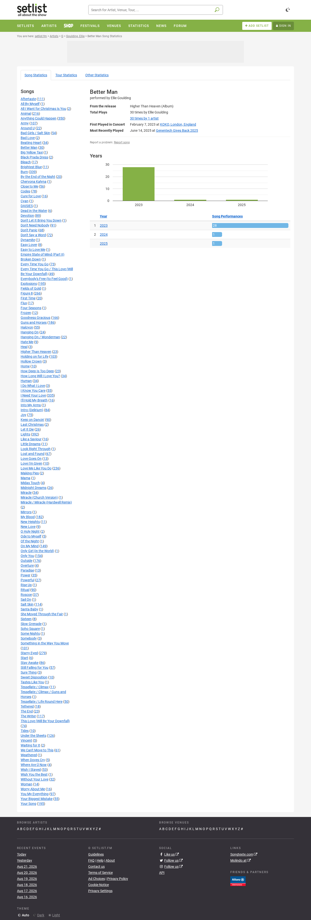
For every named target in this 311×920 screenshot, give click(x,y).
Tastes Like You (32, 682)
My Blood (28, 517)
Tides (25, 731)
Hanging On (30, 332)
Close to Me (29, 186)
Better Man (29, 147)
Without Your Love (34, 779)
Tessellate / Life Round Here (41, 701)
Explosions (29, 284)
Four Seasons (31, 308)
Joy (23, 415)
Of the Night (30, 541)
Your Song (28, 804)
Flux (24, 303)
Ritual (25, 590)
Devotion (27, 215)
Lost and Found (32, 454)
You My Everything (35, 794)
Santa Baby (29, 609)
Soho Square (30, 629)
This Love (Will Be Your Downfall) (45, 721)
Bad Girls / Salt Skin (35, 133)
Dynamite (28, 240)
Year (103, 216)
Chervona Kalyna (33, 181)
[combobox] (155, 10)
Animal (26, 113)
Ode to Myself (31, 536)
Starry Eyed (29, 653)
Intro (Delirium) (32, 410)
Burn (24, 172)
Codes (25, 191)
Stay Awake (29, 663)
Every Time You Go (35, 264)
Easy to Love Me (33, 250)
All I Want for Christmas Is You (43, 109)
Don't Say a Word (33, 235)
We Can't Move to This (37, 750)
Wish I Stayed (31, 770)
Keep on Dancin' (32, 420)
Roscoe (26, 595)
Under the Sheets (33, 736)
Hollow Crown (31, 361)
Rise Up (26, 585)
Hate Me (27, 342)
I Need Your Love (33, 395)
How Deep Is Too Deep (37, 371)
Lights (25, 434)
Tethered (27, 706)
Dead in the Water (34, 211)
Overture (27, 565)
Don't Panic (29, 230)
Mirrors (26, 512)
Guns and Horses (34, 322)
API (161, 873)
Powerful (27, 580)
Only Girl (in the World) (37, 551)
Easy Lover (29, 245)
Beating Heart (31, 143)
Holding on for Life (34, 356)
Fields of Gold (31, 288)
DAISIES (27, 206)
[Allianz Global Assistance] (238, 881)
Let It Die (27, 429)
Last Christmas (32, 424)
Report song (122, 142)
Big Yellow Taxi (32, 152)
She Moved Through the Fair (42, 614)
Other (97, 75)
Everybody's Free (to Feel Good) (44, 279)
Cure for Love (31, 196)
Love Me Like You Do (36, 468)
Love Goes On (31, 458)
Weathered (29, 755)
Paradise (27, 570)
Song (36, 75)
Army (25, 123)
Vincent (26, 740)
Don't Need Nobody (35, 225)
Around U (28, 128)
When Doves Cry (33, 760)
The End (27, 711)
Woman (26, 784)
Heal (24, 347)
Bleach (26, 162)
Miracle (26, 493)
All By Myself (30, 104)
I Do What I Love (33, 386)
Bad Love (28, 138)
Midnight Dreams (33, 488)
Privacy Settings (100, 891)
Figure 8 (27, 293)
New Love (28, 527)
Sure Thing (29, 672)
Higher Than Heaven (36, 352)
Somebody (29, 638)
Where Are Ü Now (34, 765)
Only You (27, 556)
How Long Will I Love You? (40, 376)
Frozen (26, 313)
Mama (25, 478)
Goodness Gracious (35, 318)
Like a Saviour (31, 439)
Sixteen (26, 619)
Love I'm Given (31, 463)
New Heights (30, 522)
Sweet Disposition (34, 677)
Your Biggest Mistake (36, 799)
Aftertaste (28, 99)
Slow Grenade (31, 624)
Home (25, 366)
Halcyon (27, 327)
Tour (66, 75)
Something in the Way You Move (45, 643)
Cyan (24, 201)
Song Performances (227, 216)
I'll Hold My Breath (34, 400)
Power (25, 575)
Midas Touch (30, 483)
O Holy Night (30, 531)
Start (24, 658)
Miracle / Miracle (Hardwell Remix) (46, 502)
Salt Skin (27, 604)
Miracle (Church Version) (39, 497)
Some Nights (30, 633)
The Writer (28, 716)
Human (26, 381)
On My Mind (30, 546)
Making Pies (30, 473)
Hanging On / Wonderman (40, 337)
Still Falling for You (34, 667)
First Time (28, 298)
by (144, 118)
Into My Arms (31, 405)
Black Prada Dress (34, 157)
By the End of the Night (38, 177)
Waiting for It (30, 745)
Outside (26, 561)
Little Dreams (31, 444)
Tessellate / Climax (35, 687)
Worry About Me (33, 789)
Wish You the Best (34, 774)
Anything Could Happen (38, 118)
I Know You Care (33, 390)
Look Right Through (36, 449)
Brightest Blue (31, 167)
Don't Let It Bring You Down (41, 220)
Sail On (26, 599)
